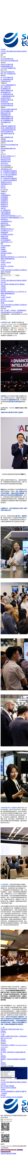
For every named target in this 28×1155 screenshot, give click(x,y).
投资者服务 (19, 1097)
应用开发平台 (11, 257)
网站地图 (13, 1153)
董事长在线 (13, 51)
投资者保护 (8, 272)
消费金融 (11, 284)
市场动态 (13, 310)
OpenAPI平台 (18, 257)
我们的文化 (4, 266)
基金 (7, 284)
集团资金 (22, 284)
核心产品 (3, 1091)
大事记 (8, 51)
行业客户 (3, 262)
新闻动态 (18, 51)
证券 (4, 284)
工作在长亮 (10, 266)
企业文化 (3, 264)
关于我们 (3, 49)
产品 (2, 288)
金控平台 (16, 284)
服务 (4, 288)
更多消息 (3, 1095)
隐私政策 (8, 1153)
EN (1, 277)
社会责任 (8, 1097)
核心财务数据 (15, 270)
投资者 (2, 268)
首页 (2, 310)
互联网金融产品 (10, 1091)
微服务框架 (4, 257)
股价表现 (8, 270)
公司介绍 (3, 51)
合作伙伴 (3, 260)
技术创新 (3, 255)
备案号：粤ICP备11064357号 (8, 1149)
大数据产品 (18, 1091)
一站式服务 (4, 1093)
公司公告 (3, 270)
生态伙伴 (8, 262)
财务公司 (3, 1087)
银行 (2, 284)
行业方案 (3, 53)
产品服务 (3, 150)
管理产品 (23, 1091)
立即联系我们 (20, 1078)
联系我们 (24, 51)
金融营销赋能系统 (10, 258)
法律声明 (3, 1153)
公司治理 (21, 270)
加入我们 (3, 1097)
